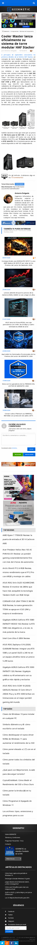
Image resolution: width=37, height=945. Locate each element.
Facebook (11, 911)
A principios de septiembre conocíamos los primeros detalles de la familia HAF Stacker (18, 56)
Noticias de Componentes (27, 31)
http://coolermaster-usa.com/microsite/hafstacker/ (13, 188)
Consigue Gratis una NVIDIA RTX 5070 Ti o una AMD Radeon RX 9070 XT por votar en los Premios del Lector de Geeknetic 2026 (18, 263)
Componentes (14, 31)
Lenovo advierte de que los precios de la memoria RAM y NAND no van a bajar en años (18, 294)
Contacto (8, 844)
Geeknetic (6, 31)
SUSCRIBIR (9, 931)
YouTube (10, 918)
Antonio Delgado (10, 51)
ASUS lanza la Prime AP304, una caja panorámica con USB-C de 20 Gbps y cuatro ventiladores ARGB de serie (18, 324)
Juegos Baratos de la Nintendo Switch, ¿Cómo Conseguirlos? (17, 883)
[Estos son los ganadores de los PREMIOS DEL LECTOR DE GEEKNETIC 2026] (18, 360)
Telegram (11, 921)
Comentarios (18, 177)
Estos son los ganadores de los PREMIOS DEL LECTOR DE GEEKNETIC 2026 (18, 385)
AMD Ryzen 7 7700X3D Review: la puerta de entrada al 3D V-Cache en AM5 (18, 539)
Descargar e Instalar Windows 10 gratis (17, 879)
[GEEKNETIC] (18, 9)
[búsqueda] (34, 3)
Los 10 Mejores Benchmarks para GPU (17, 898)
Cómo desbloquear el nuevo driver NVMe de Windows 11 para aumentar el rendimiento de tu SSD (18, 739)
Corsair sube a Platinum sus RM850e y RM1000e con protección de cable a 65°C (18, 415)
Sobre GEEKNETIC (10, 834)
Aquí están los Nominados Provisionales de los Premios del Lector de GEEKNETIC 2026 (18, 355)
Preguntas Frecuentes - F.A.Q (14, 841)
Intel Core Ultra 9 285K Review (16, 638)
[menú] (3, 3)
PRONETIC (4, 941)
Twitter (10, 915)
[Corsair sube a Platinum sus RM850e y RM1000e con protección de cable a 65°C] (18, 390)
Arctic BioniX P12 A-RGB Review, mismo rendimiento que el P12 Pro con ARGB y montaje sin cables (18, 572)
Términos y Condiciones (12, 837)
